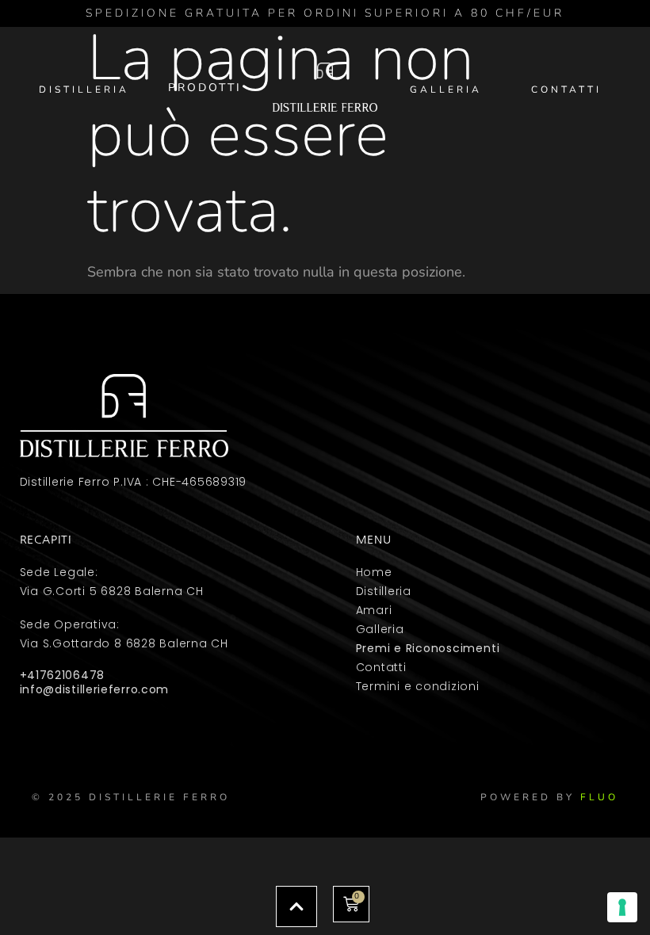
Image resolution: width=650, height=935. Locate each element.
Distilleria (84, 89)
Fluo (599, 797)
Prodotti (205, 87)
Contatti (566, 89)
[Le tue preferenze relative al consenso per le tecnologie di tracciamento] (622, 907)
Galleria (446, 89)
